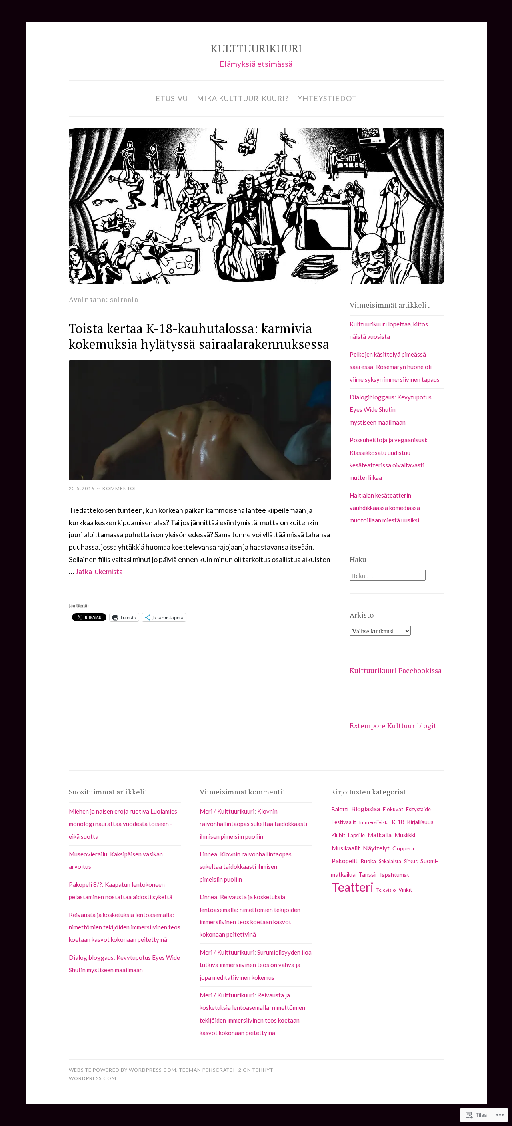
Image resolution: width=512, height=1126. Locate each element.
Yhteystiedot (327, 98)
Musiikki (404, 835)
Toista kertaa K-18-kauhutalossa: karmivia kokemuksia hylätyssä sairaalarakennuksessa (199, 336)
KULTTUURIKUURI (256, 48)
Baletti (340, 809)
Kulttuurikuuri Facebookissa (396, 670)
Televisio (386, 890)
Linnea (208, 854)
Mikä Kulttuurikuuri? (243, 98)
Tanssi (367, 874)
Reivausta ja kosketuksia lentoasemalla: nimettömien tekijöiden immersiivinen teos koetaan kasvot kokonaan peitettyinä (124, 927)
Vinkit (405, 889)
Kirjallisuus (420, 821)
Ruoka (368, 861)
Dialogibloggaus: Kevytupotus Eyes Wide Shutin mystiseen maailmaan (391, 409)
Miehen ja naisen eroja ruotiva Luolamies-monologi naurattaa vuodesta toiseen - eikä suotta (124, 824)
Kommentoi (119, 488)
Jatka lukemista (99, 571)
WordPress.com (92, 1078)
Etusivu (172, 98)
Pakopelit (345, 860)
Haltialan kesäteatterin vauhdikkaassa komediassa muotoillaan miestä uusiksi (385, 508)
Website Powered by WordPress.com (122, 1070)
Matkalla (380, 834)
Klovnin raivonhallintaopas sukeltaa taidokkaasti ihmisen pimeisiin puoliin (253, 824)
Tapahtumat (394, 874)
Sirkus (411, 861)
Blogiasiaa (365, 808)
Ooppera (403, 848)
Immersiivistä (374, 822)
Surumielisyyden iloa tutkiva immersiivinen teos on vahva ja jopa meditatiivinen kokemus (256, 965)
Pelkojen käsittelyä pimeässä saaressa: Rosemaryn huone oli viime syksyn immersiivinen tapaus (395, 367)
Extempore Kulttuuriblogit (393, 725)
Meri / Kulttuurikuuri (227, 811)
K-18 (398, 821)
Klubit (338, 835)
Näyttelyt (376, 848)
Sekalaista (390, 861)
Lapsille (356, 835)
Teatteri (353, 887)
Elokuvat (393, 809)
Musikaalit (346, 848)
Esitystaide (418, 809)
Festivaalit (344, 822)
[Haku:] (388, 575)
